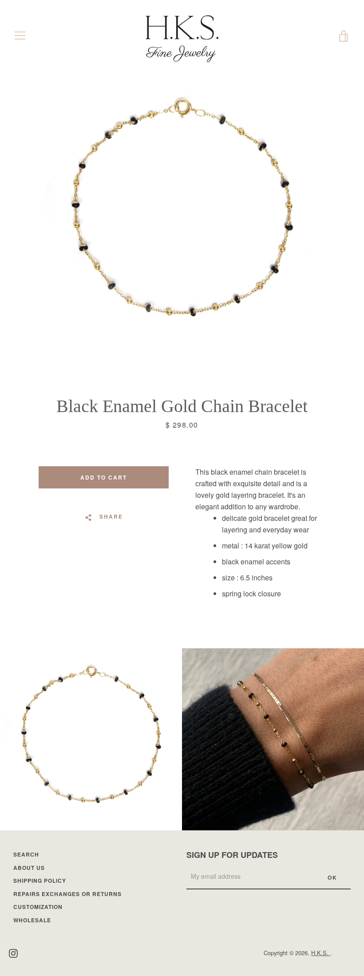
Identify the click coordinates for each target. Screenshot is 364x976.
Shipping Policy (39, 881)
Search (26, 854)
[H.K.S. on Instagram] (13, 952)
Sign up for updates (232, 855)
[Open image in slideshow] (182, 215)
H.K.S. (320, 952)
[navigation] (20, 35)
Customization (38, 907)
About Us (29, 868)
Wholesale (32, 920)
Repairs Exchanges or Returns (67, 894)
